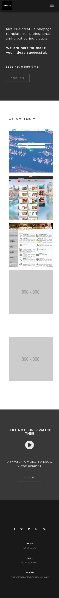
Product (30, 119)
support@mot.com (29, 562)
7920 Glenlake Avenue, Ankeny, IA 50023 (29, 577)
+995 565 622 (29, 548)
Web (18, 119)
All (11, 119)
